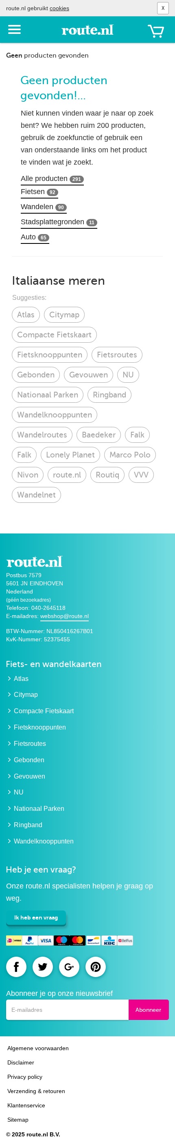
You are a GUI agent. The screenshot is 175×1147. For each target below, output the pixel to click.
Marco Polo (130, 455)
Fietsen (38, 191)
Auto (33, 237)
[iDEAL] (14, 941)
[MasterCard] (77, 941)
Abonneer (148, 1010)
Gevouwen (88, 374)
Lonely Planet (70, 455)
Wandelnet (36, 495)
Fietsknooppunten (49, 354)
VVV (141, 475)
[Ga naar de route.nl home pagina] (87, 33)
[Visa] (46, 941)
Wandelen (42, 207)
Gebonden (36, 374)
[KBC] (109, 941)
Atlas (26, 314)
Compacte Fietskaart (54, 334)
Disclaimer (20, 1062)
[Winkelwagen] (156, 31)
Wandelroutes (42, 435)
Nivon (27, 475)
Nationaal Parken (47, 395)
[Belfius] (125, 941)
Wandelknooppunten (54, 415)
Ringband (109, 395)
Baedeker (99, 435)
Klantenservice (26, 1105)
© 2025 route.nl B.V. (33, 1134)
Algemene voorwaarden (38, 1048)
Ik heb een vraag (36, 917)
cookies (59, 8)
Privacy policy (24, 1076)
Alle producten (51, 178)
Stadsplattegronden (57, 222)
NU (128, 374)
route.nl (67, 475)
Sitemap (17, 1119)
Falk (137, 435)
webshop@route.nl (64, 616)
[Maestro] (62, 941)
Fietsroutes (117, 354)
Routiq (107, 475)
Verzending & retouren (36, 1091)
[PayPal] (30, 941)
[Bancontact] (93, 941)
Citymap (64, 314)
